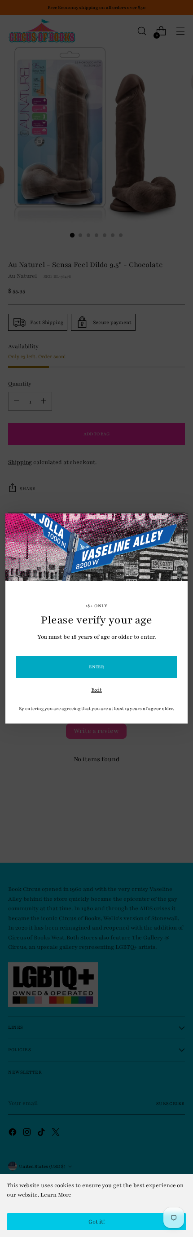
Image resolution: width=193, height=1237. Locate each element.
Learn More (55, 1194)
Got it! (96, 1221)
